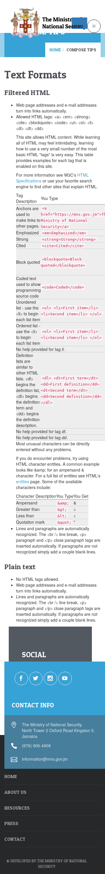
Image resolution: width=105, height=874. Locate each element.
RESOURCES (17, 808)
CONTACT (14, 839)
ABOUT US (15, 792)
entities (22, 481)
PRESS (11, 823)
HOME (10, 776)
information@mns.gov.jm (45, 759)
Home (55, 49)
